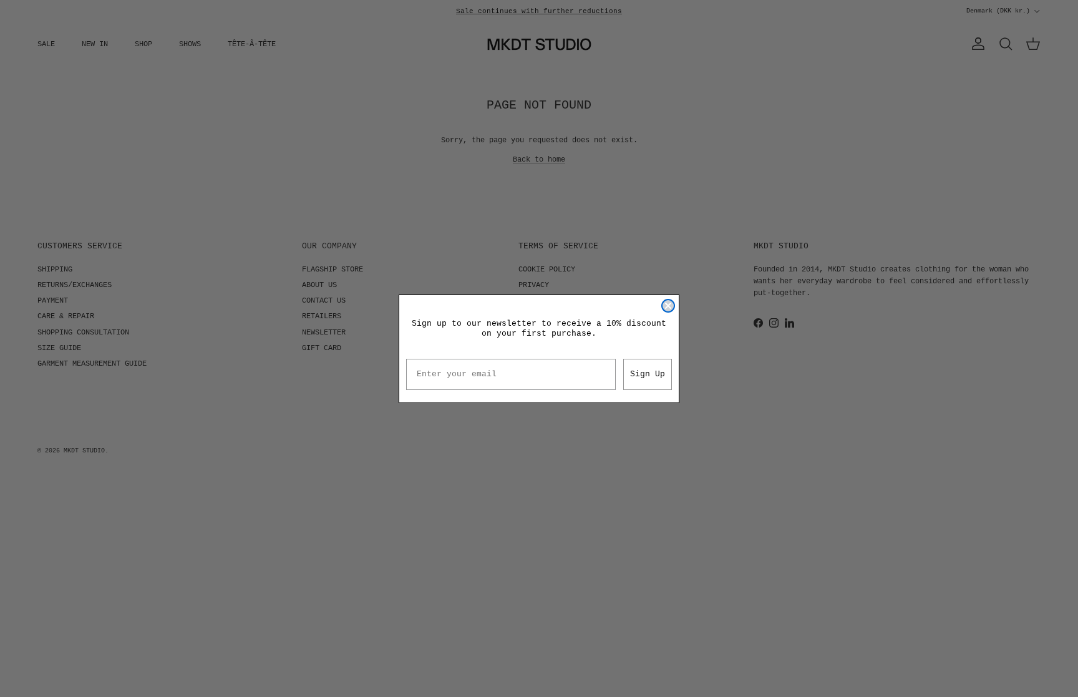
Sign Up (647, 374)
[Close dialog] (668, 306)
